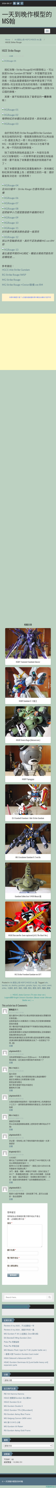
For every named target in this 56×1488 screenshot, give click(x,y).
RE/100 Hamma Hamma (14, 1393)
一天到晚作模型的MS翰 (27, 17)
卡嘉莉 (10, 988)
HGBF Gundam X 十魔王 (28, 700)
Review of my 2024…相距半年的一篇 (19, 1329)
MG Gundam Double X (13, 1406)
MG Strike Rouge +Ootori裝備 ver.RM (22, 284)
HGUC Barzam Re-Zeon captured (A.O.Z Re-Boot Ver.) (28, 935)
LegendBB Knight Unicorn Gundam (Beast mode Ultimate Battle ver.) (28, 998)
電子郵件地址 (13, 1258)
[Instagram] (14, 3)
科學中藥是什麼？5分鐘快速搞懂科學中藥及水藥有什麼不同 (30, 297)
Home (7, 39)
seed (49, 985)
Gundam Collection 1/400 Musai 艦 (28, 896)
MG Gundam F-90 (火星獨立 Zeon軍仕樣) (21, 1333)
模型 (34, 988)
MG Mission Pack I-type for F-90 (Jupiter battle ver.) (25, 1350)
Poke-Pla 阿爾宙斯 (11, 1342)
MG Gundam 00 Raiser (13, 1426)
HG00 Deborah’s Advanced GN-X (18, 1358)
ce (10, 985)
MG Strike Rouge (11, 279)
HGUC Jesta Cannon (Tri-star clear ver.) (28, 994)
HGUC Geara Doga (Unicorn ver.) (28, 740)
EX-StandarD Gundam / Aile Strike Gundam (28, 818)
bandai (5, 985)
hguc (35, 985)
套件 (16, 988)
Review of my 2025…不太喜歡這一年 (19, 1325)
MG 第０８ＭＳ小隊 (12, 1422)
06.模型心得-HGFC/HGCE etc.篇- (28, 39)
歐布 (39, 988)
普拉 (30, 988)
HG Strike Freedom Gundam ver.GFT (28, 974)
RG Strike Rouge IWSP (14, 274)
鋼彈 (48, 988)
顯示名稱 (11, 1250)
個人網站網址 (12, 1266)
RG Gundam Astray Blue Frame (17, 1414)
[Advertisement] (28, 342)
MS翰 (11, 56)
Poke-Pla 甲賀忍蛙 (11, 1346)
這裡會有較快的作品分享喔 (15, 1306)
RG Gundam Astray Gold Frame (17, 1430)
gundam (21, 985)
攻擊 (25, 988)
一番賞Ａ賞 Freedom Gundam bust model (21, 1354)
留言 (9, 1223)
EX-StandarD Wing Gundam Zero (17, 1337)
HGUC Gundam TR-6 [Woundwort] (18, 1410)
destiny (14, 985)
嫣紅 (20, 988)
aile (46, 982)
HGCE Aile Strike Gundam (16, 269)
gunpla (29, 985)
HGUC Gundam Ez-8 (12, 1402)
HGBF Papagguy (28, 779)
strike (4, 988)
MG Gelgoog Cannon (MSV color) (18, 1418)
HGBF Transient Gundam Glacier (28, 661)
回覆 (11, 1045)
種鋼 (44, 988)
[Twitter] (18, 3)
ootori (44, 985)
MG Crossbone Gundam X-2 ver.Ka (28, 857)
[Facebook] (21, 3)
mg (39, 985)
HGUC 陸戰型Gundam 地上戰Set (17, 1398)
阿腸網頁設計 (51, 1486)
